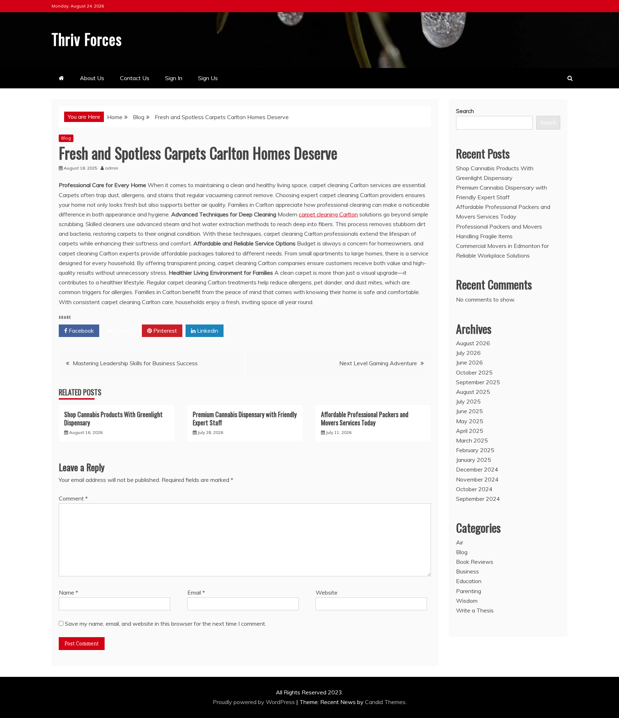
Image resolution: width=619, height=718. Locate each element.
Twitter (123, 330)
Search (465, 110)
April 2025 (469, 430)
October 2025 (474, 372)
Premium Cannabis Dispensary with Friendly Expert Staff (245, 418)
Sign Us (208, 78)
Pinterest (164, 330)
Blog (66, 138)
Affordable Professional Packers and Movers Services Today (364, 418)
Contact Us (134, 78)
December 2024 (477, 469)
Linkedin (207, 330)
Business (467, 571)
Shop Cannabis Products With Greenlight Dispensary (113, 418)
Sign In (173, 78)
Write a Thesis (475, 610)
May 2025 (469, 421)
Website (326, 592)
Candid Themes (385, 701)
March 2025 (472, 440)
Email (196, 592)
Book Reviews (474, 561)
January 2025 (473, 459)
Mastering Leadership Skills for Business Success (135, 363)
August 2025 (473, 391)
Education (468, 581)
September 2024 (478, 498)
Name (68, 592)
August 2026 (473, 343)
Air (459, 542)
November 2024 (477, 479)
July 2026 (468, 352)
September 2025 (478, 382)
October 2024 (474, 489)
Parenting (468, 591)
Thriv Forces (87, 39)
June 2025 (469, 411)
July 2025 (468, 401)
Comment (73, 498)
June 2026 (469, 362)
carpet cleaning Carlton (328, 214)
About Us (92, 78)
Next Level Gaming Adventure (378, 363)
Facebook (80, 330)
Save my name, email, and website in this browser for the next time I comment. (165, 623)
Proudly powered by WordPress (254, 701)
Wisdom (467, 600)
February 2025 (475, 450)
